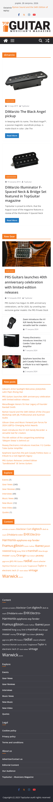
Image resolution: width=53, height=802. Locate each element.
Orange (21, 555)
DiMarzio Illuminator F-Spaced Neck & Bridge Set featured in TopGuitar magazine (25, 194)
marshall (32, 550)
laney (19, 551)
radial (28, 560)
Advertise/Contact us (12, 759)
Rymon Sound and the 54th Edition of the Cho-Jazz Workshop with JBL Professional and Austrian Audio (26, 414)
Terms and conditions (12, 742)
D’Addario (12, 534)
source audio (22, 566)
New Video (7, 507)
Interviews (7, 493)
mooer (6, 555)
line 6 (24, 551)
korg (14, 550)
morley (13, 556)
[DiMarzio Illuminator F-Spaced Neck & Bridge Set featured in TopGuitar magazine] (26, 160)
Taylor (41, 565)
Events (5, 479)
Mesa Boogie (43, 551)
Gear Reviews (11, 177)
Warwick (10, 576)
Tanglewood (32, 566)
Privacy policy (9, 736)
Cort (29, 529)
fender (36, 540)
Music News (8, 498)
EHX (27, 534)
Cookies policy (9, 730)
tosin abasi (24, 570)
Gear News (10, 101)
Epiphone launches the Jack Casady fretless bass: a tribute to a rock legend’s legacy (35, 363)
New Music (7, 503)
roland (35, 561)
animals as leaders (9, 529)
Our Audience (8, 771)
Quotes (5, 512)
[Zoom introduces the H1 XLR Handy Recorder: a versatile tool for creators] (11, 324)
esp (30, 540)
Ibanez (39, 546)
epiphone (22, 540)
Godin (26, 546)
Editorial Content (10, 765)
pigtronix (5, 561)
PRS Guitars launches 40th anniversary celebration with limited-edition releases (26, 285)
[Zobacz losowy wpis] (47, 40)
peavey (40, 555)
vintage (33, 570)
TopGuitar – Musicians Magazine (17, 777)
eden (20, 534)
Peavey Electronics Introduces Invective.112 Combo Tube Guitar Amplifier (34, 342)
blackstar (21, 529)
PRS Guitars (18, 561)
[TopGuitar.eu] (5, 40)
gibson (19, 545)
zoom (21, 577)
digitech (37, 529)
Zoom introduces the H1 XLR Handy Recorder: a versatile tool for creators (35, 322)
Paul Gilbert (30, 556)
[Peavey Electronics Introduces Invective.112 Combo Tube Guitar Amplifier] (11, 344)
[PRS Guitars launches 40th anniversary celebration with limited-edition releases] (26, 254)
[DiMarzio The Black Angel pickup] (26, 81)
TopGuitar (25, 106)
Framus (7, 545)
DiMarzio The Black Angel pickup (25, 113)
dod (44, 529)
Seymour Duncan (9, 566)
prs (11, 561)
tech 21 (15, 570)
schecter (42, 561)
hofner (31, 546)
